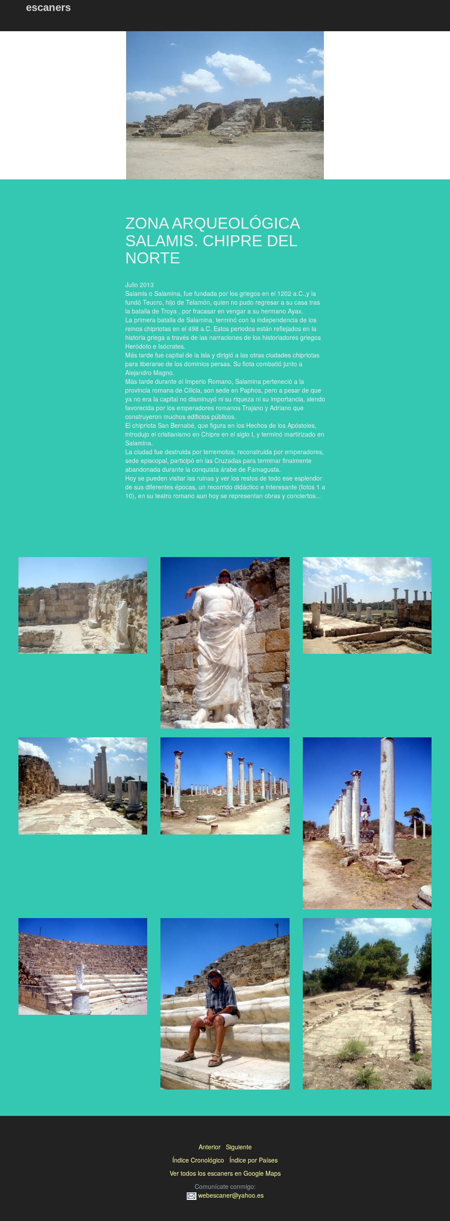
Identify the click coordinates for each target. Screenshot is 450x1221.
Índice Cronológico (198, 1159)
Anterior (210, 1146)
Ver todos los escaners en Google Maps (225, 1173)
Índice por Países (253, 1159)
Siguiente (239, 1146)
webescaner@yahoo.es (230, 1195)
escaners (48, 7)
